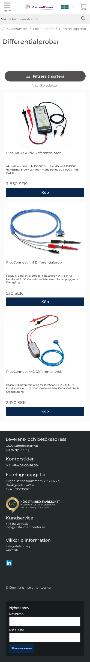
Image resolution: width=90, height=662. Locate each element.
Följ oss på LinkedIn (28, 562)
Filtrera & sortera (48, 76)
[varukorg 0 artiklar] (83, 7)
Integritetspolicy (18, 546)
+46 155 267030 (17, 523)
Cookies (12, 549)
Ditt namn (16, 614)
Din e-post (16, 629)
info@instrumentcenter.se (25, 527)
